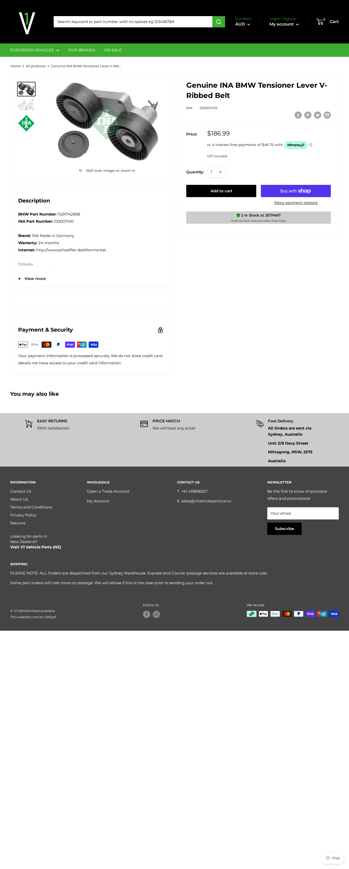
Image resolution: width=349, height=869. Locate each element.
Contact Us (20, 491)
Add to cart (221, 190)
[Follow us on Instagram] (156, 614)
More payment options (296, 202)
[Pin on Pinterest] (307, 115)
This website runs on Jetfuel (33, 617)
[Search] (218, 21)
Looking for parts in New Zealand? (35, 541)
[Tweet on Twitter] (317, 115)
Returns (17, 523)
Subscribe (284, 528)
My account (282, 24)
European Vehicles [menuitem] (32, 50)
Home (15, 66)
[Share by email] (327, 115)
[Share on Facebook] (298, 115)
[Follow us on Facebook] (146, 614)
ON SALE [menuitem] (113, 50)
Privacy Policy (23, 515)
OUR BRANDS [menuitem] (81, 50)
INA (189, 108)
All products (36, 66)
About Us (19, 499)
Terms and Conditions (31, 507)
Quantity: (195, 172)
